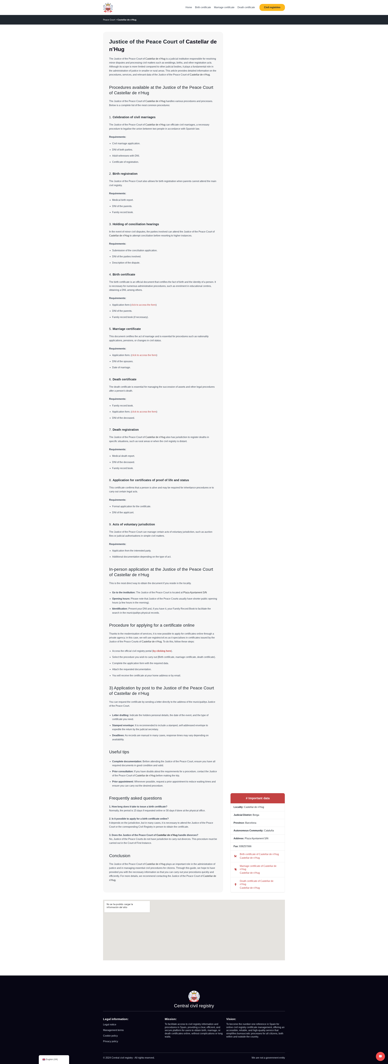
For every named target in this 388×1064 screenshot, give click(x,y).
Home (189, 7)
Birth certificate (203, 7)
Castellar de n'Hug (250, 858)
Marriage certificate (224, 7)
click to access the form (143, 305)
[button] (272, 7)
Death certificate (246, 7)
